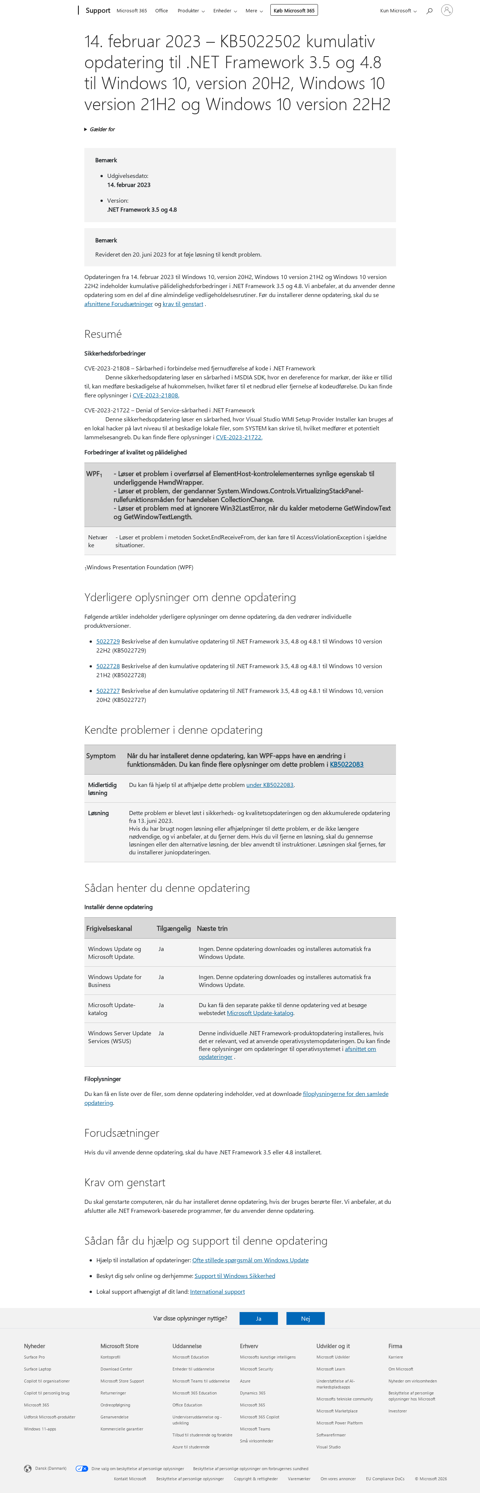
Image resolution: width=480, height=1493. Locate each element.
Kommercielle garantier (121, 1429)
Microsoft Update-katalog (260, 1013)
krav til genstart (183, 304)
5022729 (108, 641)
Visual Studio (328, 1447)
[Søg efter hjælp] (429, 9)
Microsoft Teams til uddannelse (201, 1381)
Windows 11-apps (40, 1429)
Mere (251, 10)
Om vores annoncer (338, 1478)
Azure (245, 1381)
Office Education (187, 1405)
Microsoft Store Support (122, 1381)
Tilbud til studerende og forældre (202, 1435)
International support (217, 1291)
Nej (305, 1318)
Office (161, 10)
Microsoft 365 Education (194, 1393)
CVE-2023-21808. (156, 395)
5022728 (108, 666)
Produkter (188, 10)
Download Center (116, 1369)
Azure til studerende (191, 1447)
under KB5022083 (270, 784)
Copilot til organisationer (47, 1381)
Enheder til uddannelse (193, 1369)
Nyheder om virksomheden (412, 1381)
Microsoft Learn (330, 1369)
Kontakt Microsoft (130, 1478)
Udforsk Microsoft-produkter (49, 1417)
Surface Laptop (37, 1369)
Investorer (397, 1411)
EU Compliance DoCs (385, 1478)
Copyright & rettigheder (256, 1478)
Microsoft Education (190, 1357)
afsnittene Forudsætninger (118, 304)
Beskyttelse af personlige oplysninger (190, 1478)
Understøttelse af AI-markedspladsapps (335, 1384)
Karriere (395, 1357)
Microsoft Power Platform (339, 1423)
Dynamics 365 (253, 1393)
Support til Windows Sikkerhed (235, 1276)
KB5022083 (347, 764)
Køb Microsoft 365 (294, 10)
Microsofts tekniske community (344, 1399)
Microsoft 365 (132, 10)
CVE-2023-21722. (239, 437)
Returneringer (113, 1393)
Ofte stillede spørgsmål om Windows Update (250, 1260)
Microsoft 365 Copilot (259, 1417)
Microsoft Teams (255, 1429)
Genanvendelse (114, 1417)
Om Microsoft (400, 1369)
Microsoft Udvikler (333, 1357)
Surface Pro (34, 1357)
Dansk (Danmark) (50, 1468)
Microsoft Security (256, 1369)
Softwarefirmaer (331, 1435)
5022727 (108, 690)
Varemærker (299, 1478)
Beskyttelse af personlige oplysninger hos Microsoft (411, 1396)
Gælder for (102, 129)
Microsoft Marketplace (337, 1411)
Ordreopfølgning (115, 1405)
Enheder (222, 10)
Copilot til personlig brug (46, 1393)
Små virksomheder (256, 1441)
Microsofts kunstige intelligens (268, 1357)
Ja (258, 1318)
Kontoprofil (110, 1357)
